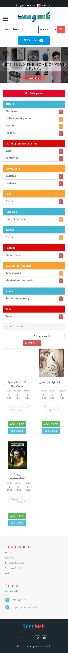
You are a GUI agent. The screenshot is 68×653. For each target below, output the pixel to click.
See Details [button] (17, 430)
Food (8, 193)
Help (32, 5)
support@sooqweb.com (24, 607)
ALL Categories (34, 93)
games (9, 229)
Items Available (43, 336)
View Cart (34, 40)
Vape (8, 309)
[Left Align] (61, 29)
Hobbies (10, 247)
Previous (3, 65)
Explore (34, 77)
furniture (11, 211)
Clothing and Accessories (21, 143)
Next (64, 65)
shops (9, 291)
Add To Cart (17, 424)
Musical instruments (18, 265)
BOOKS (9, 104)
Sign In (21, 5)
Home (8, 326)
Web (34, 626)
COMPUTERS (13, 168)
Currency (31, 342)
